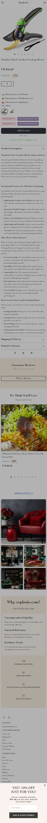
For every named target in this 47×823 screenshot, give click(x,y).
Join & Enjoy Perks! (23, 815)
